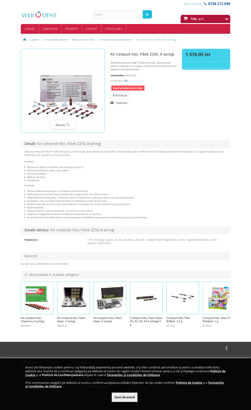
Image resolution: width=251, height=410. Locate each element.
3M (126, 80)
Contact (92, 29)
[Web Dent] (54, 16)
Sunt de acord (124, 397)
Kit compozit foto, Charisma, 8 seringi (32, 319)
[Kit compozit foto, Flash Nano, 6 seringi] (110, 298)
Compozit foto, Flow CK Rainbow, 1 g (217, 319)
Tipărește (121, 102)
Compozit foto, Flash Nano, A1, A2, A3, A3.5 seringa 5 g (146, 321)
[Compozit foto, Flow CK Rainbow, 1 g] (219, 298)
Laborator (50, 29)
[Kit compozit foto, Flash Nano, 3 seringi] (73, 298)
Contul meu (113, 29)
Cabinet (29, 29)
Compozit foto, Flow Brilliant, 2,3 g (178, 319)
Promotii (71, 29)
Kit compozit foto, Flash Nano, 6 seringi (108, 319)
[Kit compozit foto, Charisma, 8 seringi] (37, 298)
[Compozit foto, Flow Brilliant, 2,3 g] (182, 298)
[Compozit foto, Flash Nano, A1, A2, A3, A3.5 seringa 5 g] (146, 298)
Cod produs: (117, 75)
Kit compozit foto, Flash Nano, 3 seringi (71, 319)
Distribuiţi (120, 95)
